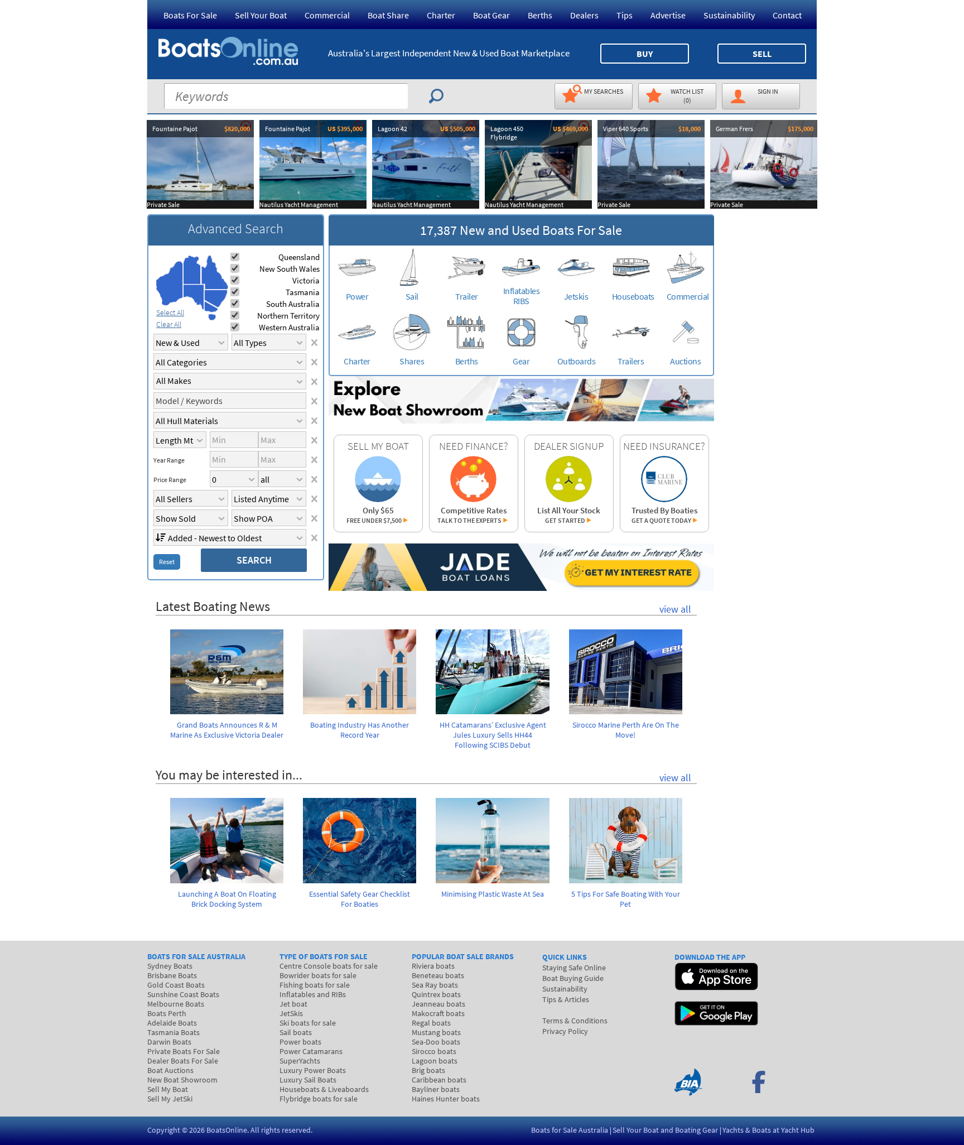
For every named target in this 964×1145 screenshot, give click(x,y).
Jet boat (293, 1004)
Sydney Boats (169, 966)
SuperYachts (299, 1061)
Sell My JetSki (169, 1099)
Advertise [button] (668, 15)
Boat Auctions (170, 1070)
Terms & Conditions (575, 1021)
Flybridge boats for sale (318, 1099)
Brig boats (428, 1070)
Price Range (169, 480)
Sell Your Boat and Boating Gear (665, 1130)
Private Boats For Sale (183, 1051)
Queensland (299, 257)
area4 (214, 273)
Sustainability (729, 15)
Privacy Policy (565, 1031)
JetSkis (291, 1013)
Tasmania (303, 292)
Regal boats (431, 1023)
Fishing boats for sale (314, 985)
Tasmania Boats (173, 1032)
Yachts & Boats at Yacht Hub (768, 1130)
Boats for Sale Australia (569, 1130)
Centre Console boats (328, 966)
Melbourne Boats (175, 1004)
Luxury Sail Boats (307, 1080)
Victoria (306, 280)
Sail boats (295, 1032)
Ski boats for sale (307, 1023)
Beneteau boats (438, 975)
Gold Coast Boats (176, 985)
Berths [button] (540, 15)
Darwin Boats (169, 1042)
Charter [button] (441, 15)
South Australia (293, 304)
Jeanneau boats (438, 1004)
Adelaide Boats (172, 1023)
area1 (169, 283)
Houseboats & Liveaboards (324, 1089)
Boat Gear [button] (491, 15)
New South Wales (289, 268)
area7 (212, 317)
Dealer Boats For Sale (182, 1061)
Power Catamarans (311, 1051)
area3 (194, 297)
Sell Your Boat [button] (261, 15)
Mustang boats (436, 1032)
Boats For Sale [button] (190, 15)
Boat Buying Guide (573, 978)
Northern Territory (288, 315)
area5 (216, 299)
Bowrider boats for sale (317, 975)
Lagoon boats (434, 1061)
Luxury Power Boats (312, 1070)
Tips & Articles (565, 999)
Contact (787, 15)
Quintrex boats (436, 994)
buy (645, 53)
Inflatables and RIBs (312, 994)
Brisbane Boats (172, 975)
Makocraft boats (438, 1013)
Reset (167, 561)
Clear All (168, 324)
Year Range (169, 460)
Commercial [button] (327, 15)
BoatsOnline (226, 1130)
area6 (211, 306)
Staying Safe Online (574, 968)
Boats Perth (166, 1013)
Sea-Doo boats (436, 1042)
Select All (170, 312)
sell (762, 53)
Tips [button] (624, 15)
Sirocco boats (434, 1051)
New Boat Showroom (182, 1080)
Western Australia (289, 327)
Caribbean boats (439, 1080)
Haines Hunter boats (446, 1099)
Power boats (300, 1042)
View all (675, 609)
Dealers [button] (584, 15)
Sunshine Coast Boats (183, 994)
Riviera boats (433, 966)
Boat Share (388, 15)
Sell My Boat (167, 1089)
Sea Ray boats (435, 985)
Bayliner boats (436, 1089)
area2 (192, 270)
